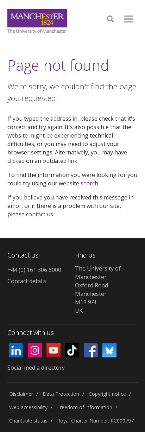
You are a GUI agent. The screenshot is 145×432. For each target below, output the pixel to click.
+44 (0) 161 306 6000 (34, 270)
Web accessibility (28, 407)
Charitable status (28, 420)
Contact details (26, 281)
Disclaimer (21, 393)
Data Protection (61, 393)
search (89, 183)
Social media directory (36, 367)
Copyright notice (107, 393)
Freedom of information (84, 407)
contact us (39, 214)
